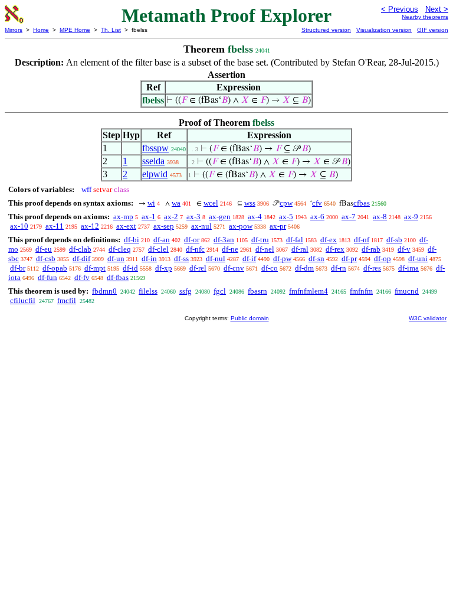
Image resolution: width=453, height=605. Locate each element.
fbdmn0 (104, 291)
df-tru (260, 239)
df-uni (418, 258)
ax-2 (171, 216)
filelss (148, 291)
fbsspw (155, 148)
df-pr (349, 258)
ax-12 (90, 226)
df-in (149, 258)
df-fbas (118, 277)
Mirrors (13, 30)
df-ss (181, 258)
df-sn (316, 258)
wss (249, 203)
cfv (317, 203)
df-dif (81, 258)
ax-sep (163, 226)
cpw (286, 203)
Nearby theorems (425, 17)
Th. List (111, 30)
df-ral (299, 249)
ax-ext (126, 226)
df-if (249, 258)
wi (151, 203)
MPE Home (75, 30)
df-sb (394, 239)
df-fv (82, 277)
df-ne (230, 249)
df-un (115, 258)
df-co (269, 268)
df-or (191, 239)
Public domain (250, 318)
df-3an (224, 239)
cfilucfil (22, 300)
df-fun (47, 277)
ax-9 (411, 216)
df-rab (371, 249)
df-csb (45, 258)
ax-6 (317, 216)
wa (176, 203)
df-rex (335, 249)
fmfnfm (361, 291)
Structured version (326, 30)
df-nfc (195, 249)
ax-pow (240, 226)
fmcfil (66, 300)
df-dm (304, 268)
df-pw (282, 258)
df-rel (197, 268)
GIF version (432, 30)
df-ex (328, 239)
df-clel (158, 249)
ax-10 (19, 226)
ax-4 (255, 216)
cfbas (361, 203)
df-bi (131, 239)
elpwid (155, 174)
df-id (130, 268)
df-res (372, 268)
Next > (436, 9)
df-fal (294, 239)
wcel (210, 203)
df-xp (163, 268)
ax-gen (220, 216)
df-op (382, 258)
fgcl (220, 291)
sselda (153, 161)
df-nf (361, 239)
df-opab (54, 268)
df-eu (43, 249)
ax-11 (54, 226)
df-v (404, 249)
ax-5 (286, 216)
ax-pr (278, 226)
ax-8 (380, 216)
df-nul (215, 258)
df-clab (80, 249)
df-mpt (95, 268)
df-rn (338, 268)
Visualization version (384, 30)
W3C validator (428, 318)
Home (41, 30)
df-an (161, 239)
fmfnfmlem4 (308, 291)
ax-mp (123, 216)
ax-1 (149, 216)
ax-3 (193, 216)
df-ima (408, 268)
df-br (17, 268)
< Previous (399, 9)
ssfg (185, 291)
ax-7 (349, 216)
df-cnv (234, 268)
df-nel (264, 249)
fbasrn (257, 291)
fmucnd (407, 291)
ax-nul (201, 226)
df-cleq (120, 249)
